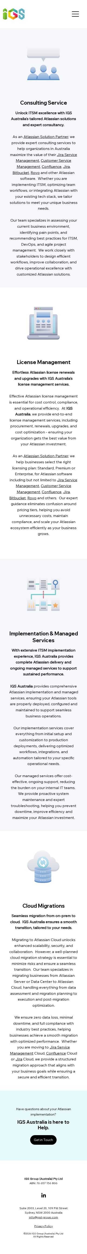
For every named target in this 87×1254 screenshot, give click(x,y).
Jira (66, 166)
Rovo (35, 172)
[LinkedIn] (43, 1195)
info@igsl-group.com (43, 1217)
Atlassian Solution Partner (45, 136)
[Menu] (75, 14)
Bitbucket (21, 172)
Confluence (51, 166)
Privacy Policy (43, 1226)
